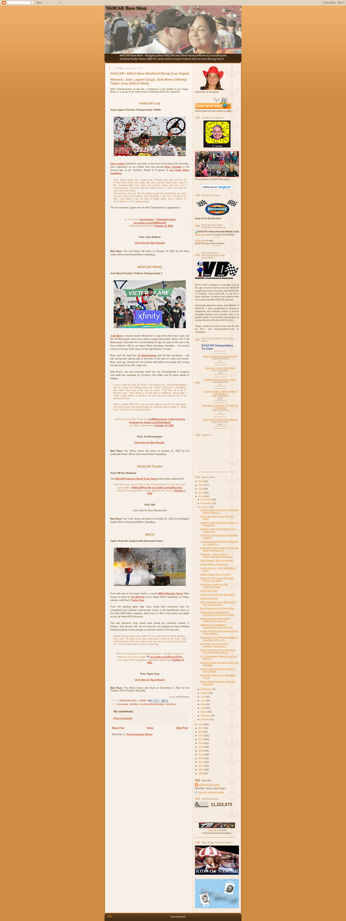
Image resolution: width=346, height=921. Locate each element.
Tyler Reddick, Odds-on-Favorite (216, 560)
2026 (201, 481)
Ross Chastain (173, 167)
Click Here (200, 234)
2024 (201, 489)
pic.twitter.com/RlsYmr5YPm (166, 657)
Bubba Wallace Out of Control (215, 574)
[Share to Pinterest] (166, 701)
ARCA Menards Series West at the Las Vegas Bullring (218, 603)
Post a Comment (123, 718)
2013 (201, 754)
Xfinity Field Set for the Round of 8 (217, 594)
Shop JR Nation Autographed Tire (220, 356)
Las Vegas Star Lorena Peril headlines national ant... (214, 645)
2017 (201, 739)
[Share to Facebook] (163, 701)
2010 (201, 766)
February (206, 715)
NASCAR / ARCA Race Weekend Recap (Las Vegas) (217, 579)
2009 (201, 769)
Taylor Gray (137, 600)
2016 (201, 743)
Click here (200, 240)
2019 (201, 732)
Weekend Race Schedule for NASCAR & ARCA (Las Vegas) (217, 613)
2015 (201, 747)
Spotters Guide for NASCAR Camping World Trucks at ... (219, 511)
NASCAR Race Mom (209, 785)
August (205, 693)
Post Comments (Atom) (139, 734)
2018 (201, 735)
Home (150, 727)
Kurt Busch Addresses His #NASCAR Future (214, 585)
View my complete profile (211, 792)
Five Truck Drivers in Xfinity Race (217, 608)
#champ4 (134, 422)
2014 (201, 751)
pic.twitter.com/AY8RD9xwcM (150, 223)
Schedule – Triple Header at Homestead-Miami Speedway (216, 555)
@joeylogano (146, 219)
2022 (201, 496)
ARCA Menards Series (170, 593)
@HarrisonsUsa (176, 419)
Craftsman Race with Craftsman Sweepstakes (220, 392)
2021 (201, 724)
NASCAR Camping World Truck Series (136, 478)
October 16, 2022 (163, 226)
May (203, 704)
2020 (201, 728)
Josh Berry (116, 335)
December (206, 499)
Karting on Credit (209, 598)
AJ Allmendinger (147, 355)
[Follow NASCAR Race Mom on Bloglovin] (217, 189)
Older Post (182, 727)
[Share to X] (160, 701)
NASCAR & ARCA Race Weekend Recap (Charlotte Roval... (217, 651)
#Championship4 (166, 219)
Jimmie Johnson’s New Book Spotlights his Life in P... (215, 619)
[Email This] (153, 701)
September (207, 689)
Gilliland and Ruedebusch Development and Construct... (216, 626)
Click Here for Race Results (150, 243)
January (205, 719)
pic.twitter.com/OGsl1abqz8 (155, 422)
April (203, 708)
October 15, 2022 (164, 425)
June (203, 700)
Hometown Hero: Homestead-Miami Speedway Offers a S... (218, 638)
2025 (201, 485)
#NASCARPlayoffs (141, 487)
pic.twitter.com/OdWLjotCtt (167, 487)
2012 (201, 758)
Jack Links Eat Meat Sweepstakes (220, 419)
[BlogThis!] (156, 701)
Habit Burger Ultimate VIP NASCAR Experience (220, 406)
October (205, 507)
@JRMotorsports (157, 419)
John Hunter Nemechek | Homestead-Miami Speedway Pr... (219, 549)
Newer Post (118, 727)
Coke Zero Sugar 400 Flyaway (220, 368)
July (203, 697)
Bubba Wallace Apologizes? (214, 564)
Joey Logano (117, 163)
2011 (201, 762)
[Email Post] (149, 700)
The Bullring (137, 597)
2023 (201, 492)
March (204, 712)
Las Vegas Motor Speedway (152, 704)
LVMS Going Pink (209, 591)
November (206, 503)
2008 (201, 773)
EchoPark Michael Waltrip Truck (220, 380)
